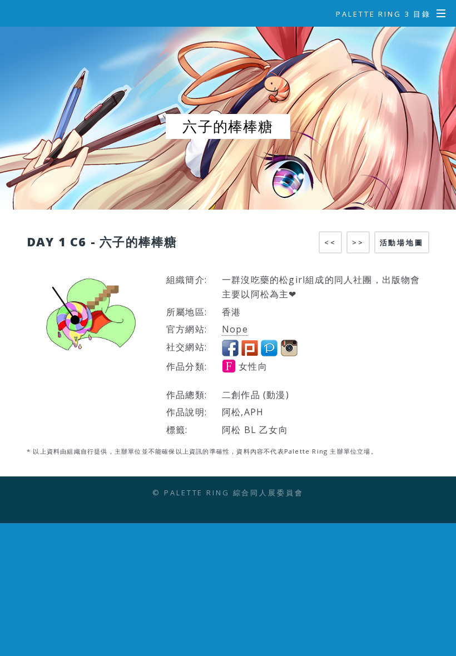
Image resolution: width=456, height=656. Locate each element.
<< (330, 242)
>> (358, 242)
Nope (235, 329)
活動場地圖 (402, 242)
